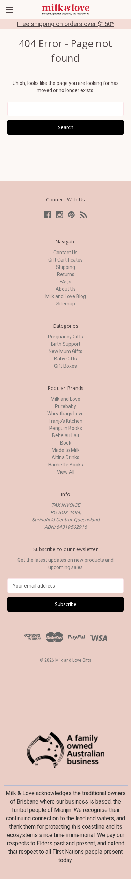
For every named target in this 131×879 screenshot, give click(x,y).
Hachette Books (65, 465)
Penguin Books (65, 428)
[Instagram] (59, 214)
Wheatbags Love (65, 413)
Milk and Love (65, 399)
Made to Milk (66, 450)
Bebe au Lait (65, 435)
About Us (66, 289)
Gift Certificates (65, 260)
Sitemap (65, 303)
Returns (65, 274)
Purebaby (65, 406)
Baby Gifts (65, 358)
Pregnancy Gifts (65, 336)
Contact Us (65, 252)
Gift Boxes (65, 366)
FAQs (65, 282)
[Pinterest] (71, 214)
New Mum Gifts (65, 351)
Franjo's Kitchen (65, 421)
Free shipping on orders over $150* (65, 23)
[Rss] (83, 214)
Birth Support (65, 344)
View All (65, 472)
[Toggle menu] (9, 9)
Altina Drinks (65, 457)
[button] (66, 750)
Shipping (65, 267)
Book (65, 443)
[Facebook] (47, 214)
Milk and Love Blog (65, 296)
